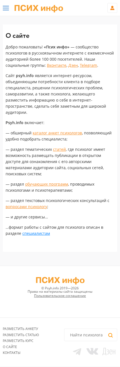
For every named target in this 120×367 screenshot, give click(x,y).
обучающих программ (46, 184)
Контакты (11, 352)
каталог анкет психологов (57, 133)
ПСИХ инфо (38, 8)
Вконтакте (56, 65)
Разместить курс (18, 340)
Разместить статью (21, 334)
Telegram (88, 65)
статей (59, 149)
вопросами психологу (26, 206)
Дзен (73, 65)
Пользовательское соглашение (60, 295)
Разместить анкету (20, 328)
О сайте (10, 346)
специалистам (36, 233)
